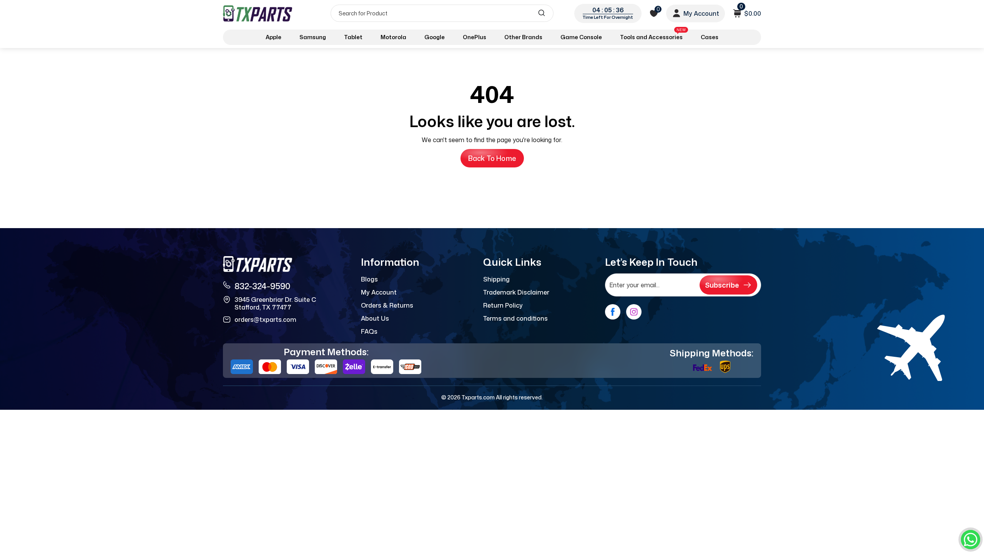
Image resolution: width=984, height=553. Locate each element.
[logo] (258, 13)
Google (434, 37)
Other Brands (523, 37)
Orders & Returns (387, 305)
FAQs (369, 331)
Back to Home (492, 158)
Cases (709, 37)
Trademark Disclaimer (516, 292)
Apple (273, 37)
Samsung (312, 37)
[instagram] (634, 312)
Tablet (353, 37)
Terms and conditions (515, 318)
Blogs (369, 279)
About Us (375, 318)
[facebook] (612, 312)
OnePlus (474, 37)
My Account (379, 292)
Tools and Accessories (653, 35)
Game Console (581, 37)
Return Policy (503, 305)
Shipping (496, 279)
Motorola (393, 37)
